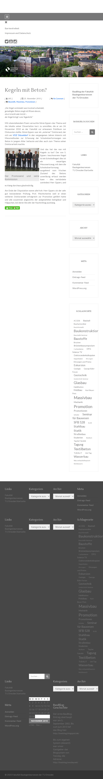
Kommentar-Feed (80, 282)
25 (39, 713)
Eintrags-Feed (78, 277)
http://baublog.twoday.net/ (65, 762)
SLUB (90, 423)
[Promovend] (22, 159)
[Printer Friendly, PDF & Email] (12, 208)
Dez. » (39, 725)
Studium (89, 438)
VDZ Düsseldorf (20, 135)
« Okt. (31, 725)
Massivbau (20, 102)
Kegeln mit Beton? (26, 90)
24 (36, 713)
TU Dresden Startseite (82, 170)
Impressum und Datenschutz (18, 33)
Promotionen (30, 102)
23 (33, 713)
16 (33, 709)
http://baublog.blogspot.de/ (66, 733)
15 (30, 709)
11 (39, 706)
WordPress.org (79, 288)
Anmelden (77, 271)
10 (36, 706)
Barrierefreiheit (12, 28)
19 (42, 709)
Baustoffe (11, 102)
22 (30, 713)
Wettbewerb (78, 464)
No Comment (58, 98)
